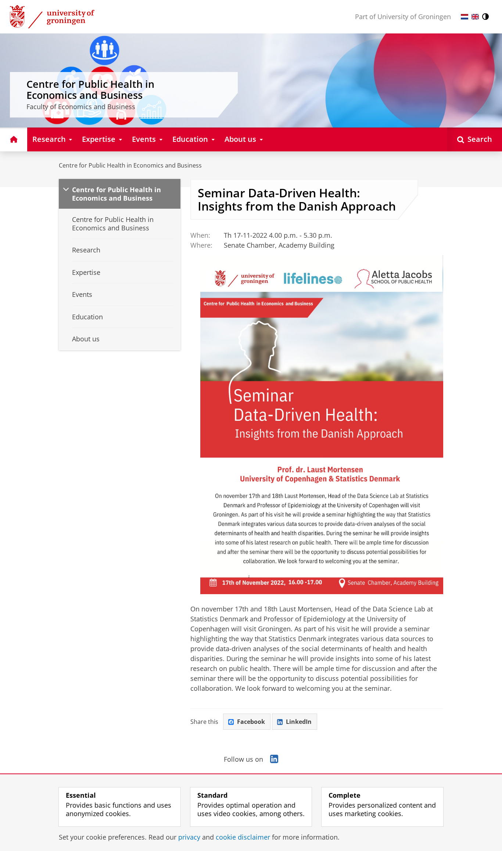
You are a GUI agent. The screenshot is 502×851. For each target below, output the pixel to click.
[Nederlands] (464, 16)
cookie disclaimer (243, 837)
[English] (475, 16)
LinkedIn (299, 722)
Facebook (251, 722)
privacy (189, 837)
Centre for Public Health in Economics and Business (130, 165)
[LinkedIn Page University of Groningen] (274, 759)
